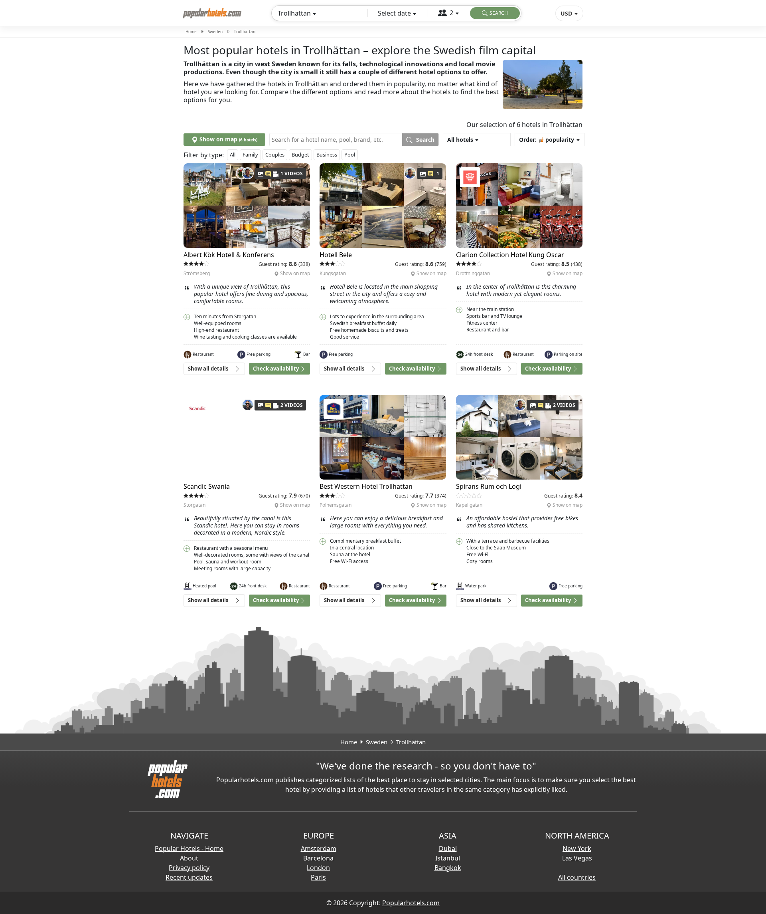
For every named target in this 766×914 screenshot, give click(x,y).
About (189, 858)
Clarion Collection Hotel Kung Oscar (510, 254)
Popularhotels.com (411, 902)
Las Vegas (577, 858)
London (318, 867)
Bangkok (447, 867)
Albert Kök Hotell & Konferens (229, 254)
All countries (577, 877)
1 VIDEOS (291, 173)
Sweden (215, 31)
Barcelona (318, 858)
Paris (318, 877)
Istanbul (447, 858)
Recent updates (189, 877)
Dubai (448, 848)
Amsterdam (318, 848)
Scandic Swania (207, 486)
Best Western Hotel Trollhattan (366, 486)
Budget (300, 154)
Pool (349, 154)
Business (326, 154)
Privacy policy (189, 867)
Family (250, 154)
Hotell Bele (336, 254)
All (232, 154)
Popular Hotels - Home (189, 848)
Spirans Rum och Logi (488, 486)
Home (191, 31)
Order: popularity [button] (546, 139)
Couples (274, 154)
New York (577, 848)
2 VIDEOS (291, 405)
